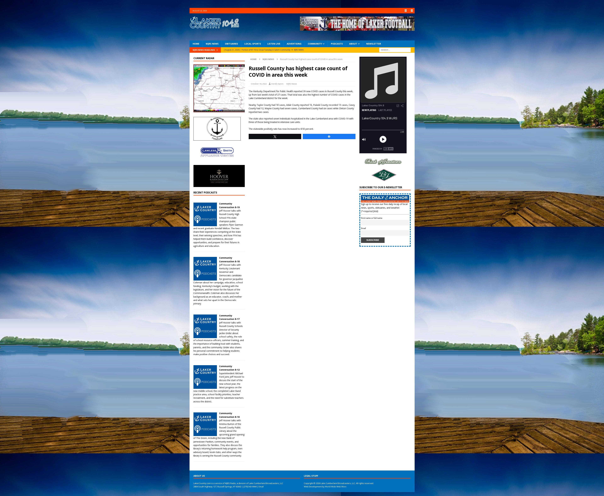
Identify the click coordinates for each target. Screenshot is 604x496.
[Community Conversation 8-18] (205, 278)
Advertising (294, 43)
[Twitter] (412, 10)
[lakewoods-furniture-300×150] (217, 138)
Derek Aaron (277, 83)
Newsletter (373, 43)
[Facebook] (405, 10)
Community (315, 43)
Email (363, 228)
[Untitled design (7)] (383, 180)
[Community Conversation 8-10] (205, 434)
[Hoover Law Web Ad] (219, 185)
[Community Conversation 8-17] (205, 336)
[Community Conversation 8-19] (205, 224)
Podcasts (337, 43)
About (353, 43)
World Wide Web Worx (335, 486)
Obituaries (231, 43)
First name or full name (371, 218)
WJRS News (212, 43)
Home (196, 43)
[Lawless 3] (217, 163)
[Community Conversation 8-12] (205, 386)
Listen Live (273, 43)
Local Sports (252, 43)
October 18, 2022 (259, 83)
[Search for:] (395, 49)
